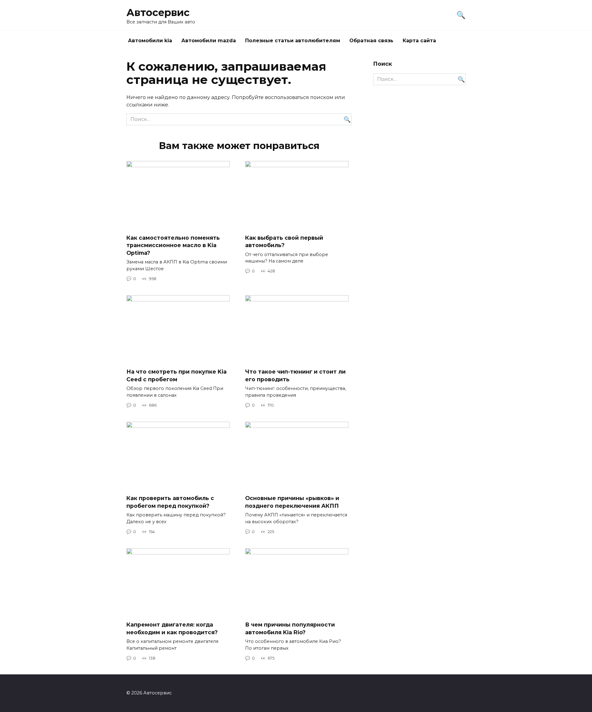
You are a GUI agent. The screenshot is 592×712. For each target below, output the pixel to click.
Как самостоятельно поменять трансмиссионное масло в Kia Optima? (173, 245)
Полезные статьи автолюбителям (292, 40)
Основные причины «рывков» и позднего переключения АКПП (292, 502)
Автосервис (158, 12)
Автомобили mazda (208, 40)
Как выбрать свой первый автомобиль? (284, 241)
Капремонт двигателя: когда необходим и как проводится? (172, 628)
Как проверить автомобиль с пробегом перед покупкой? (170, 502)
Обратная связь (371, 40)
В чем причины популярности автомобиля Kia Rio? (290, 628)
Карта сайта (419, 40)
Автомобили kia (150, 40)
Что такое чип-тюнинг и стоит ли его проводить (295, 375)
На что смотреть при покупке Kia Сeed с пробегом (176, 375)
